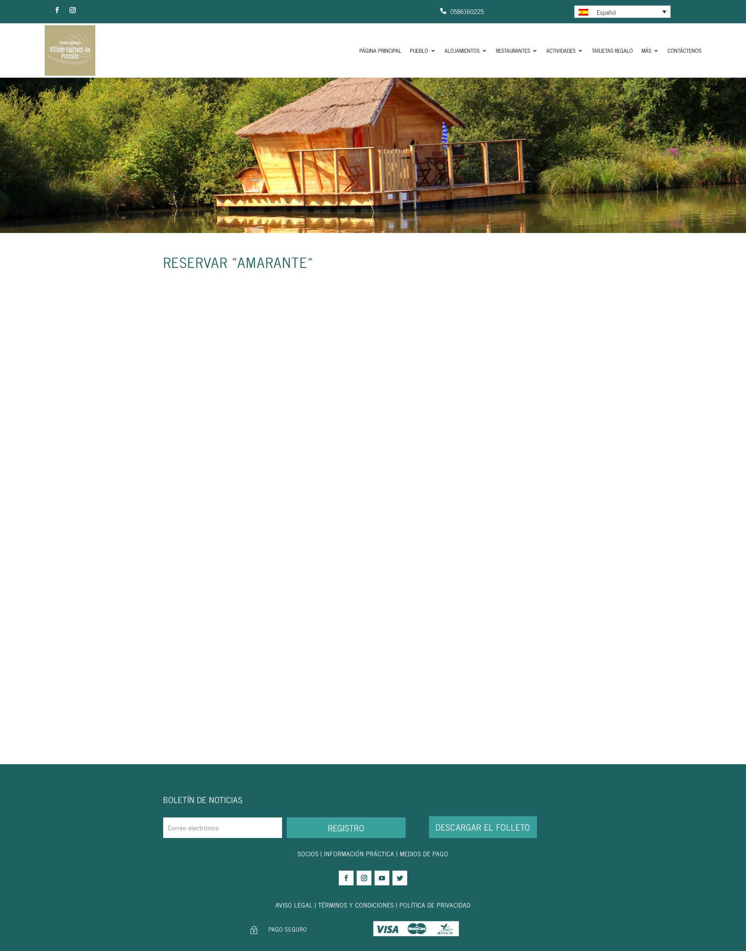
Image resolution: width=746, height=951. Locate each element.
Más (646, 50)
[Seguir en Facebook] (57, 10)
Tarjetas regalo (612, 50)
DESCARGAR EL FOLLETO (483, 827)
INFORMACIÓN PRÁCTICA (359, 853)
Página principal (380, 50)
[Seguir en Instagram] (72, 10)
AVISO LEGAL (294, 905)
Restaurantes (513, 50)
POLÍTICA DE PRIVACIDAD (435, 905)
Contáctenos (684, 50)
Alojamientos (461, 50)
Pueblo (419, 50)
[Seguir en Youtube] (382, 878)
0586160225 (467, 11)
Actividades (560, 50)
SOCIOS (308, 853)
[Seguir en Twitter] (399, 878)
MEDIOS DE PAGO (424, 853)
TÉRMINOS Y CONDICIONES (356, 905)
